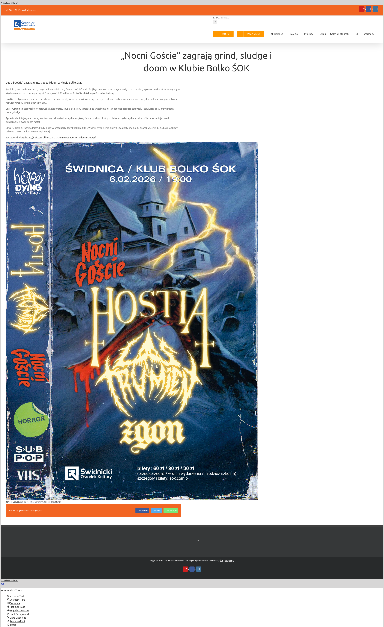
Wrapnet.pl (229, 561)
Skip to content (9, 3)
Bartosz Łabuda (12, 502)
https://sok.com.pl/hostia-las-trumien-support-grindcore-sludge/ (60, 137)
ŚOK (221, 561)
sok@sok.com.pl (29, 10)
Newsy (58, 502)
